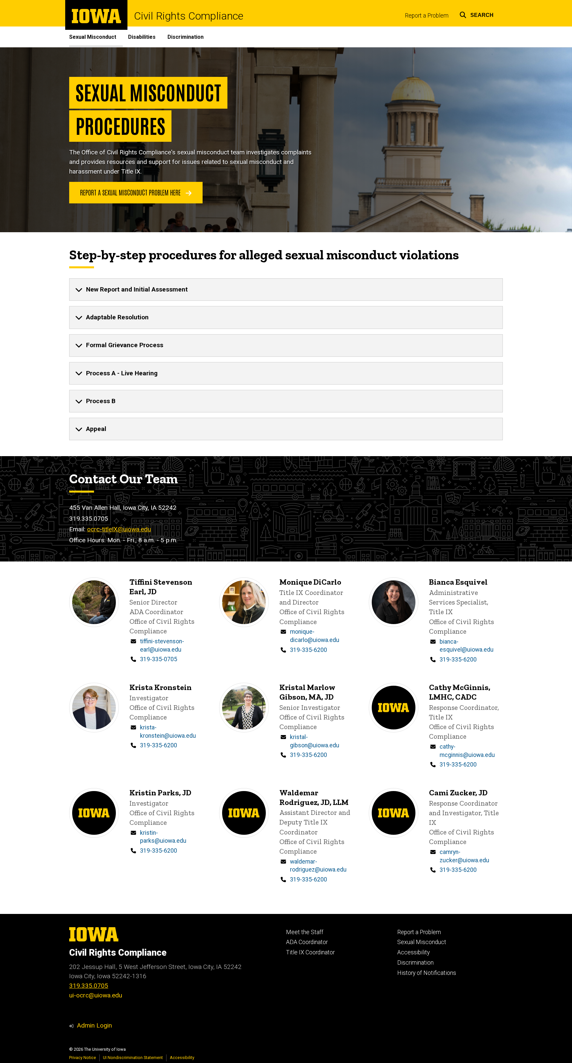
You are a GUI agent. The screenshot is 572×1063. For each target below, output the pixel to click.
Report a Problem (427, 15)
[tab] (286, 289)
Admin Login (94, 1025)
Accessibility (413, 952)
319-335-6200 (308, 650)
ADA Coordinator (307, 942)
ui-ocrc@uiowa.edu (95, 995)
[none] (286, 289)
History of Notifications (426, 973)
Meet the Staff (304, 932)
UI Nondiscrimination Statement (133, 1057)
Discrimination (185, 37)
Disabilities (142, 37)
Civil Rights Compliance (188, 16)
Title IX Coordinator (310, 952)
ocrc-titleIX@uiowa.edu (119, 529)
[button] (476, 14)
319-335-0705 (158, 659)
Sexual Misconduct (92, 37)
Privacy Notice (82, 1057)
